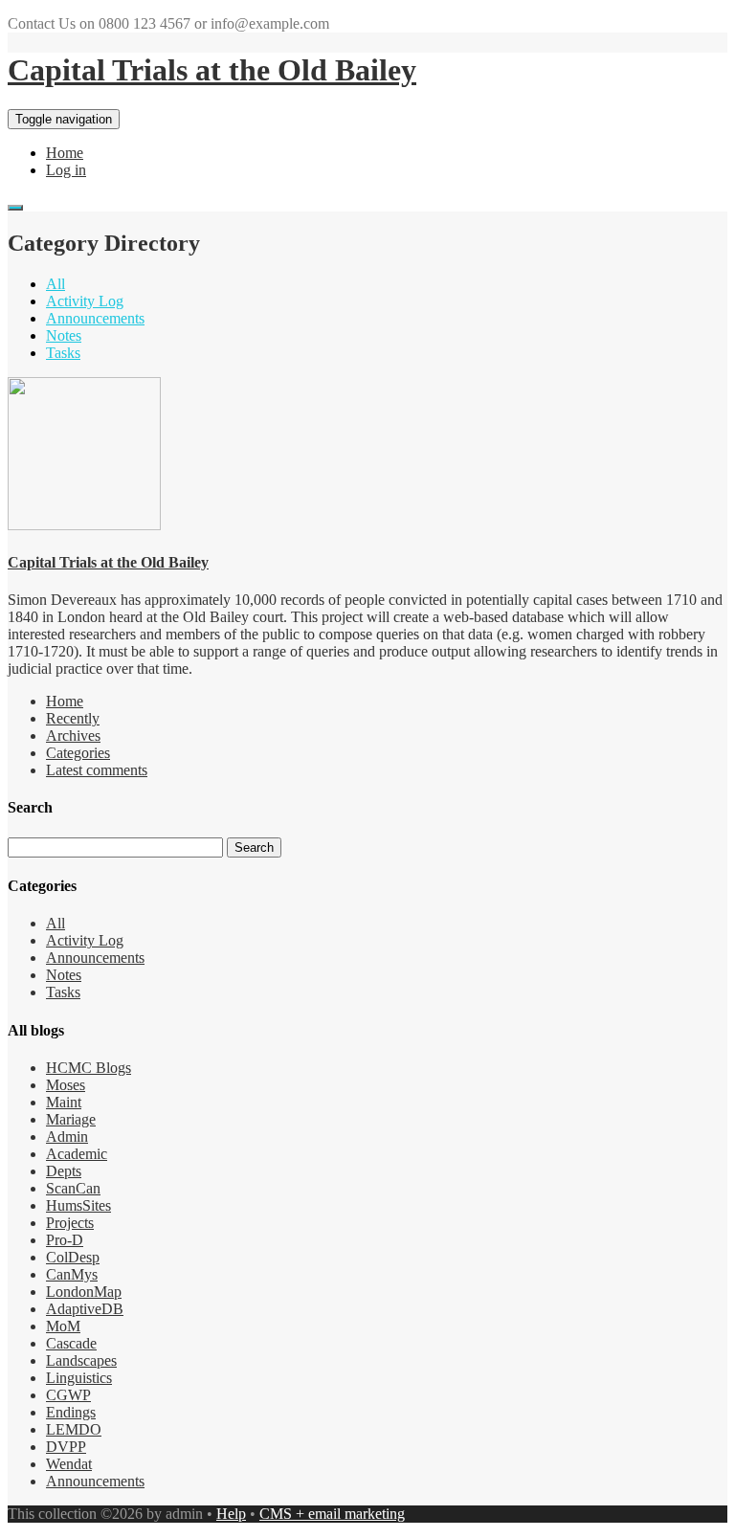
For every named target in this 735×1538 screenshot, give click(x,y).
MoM (63, 1326)
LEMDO (73, 1429)
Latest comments (96, 770)
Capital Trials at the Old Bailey (212, 70)
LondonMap (84, 1291)
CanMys (72, 1274)
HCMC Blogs (88, 1067)
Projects (70, 1223)
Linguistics (79, 1378)
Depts (63, 1171)
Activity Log (84, 301)
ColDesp (73, 1257)
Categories (78, 753)
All (55, 284)
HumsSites (78, 1205)
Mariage (71, 1119)
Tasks (63, 353)
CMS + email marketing (332, 1513)
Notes (63, 335)
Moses (65, 1085)
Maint (63, 1102)
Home (64, 153)
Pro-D (64, 1240)
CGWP (68, 1395)
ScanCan (73, 1188)
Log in (66, 170)
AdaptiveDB (84, 1309)
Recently (73, 718)
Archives (73, 735)
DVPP (66, 1446)
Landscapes (81, 1360)
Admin (67, 1136)
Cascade (71, 1343)
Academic (76, 1154)
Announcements (95, 318)
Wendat (69, 1464)
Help (231, 1513)
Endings (71, 1412)
